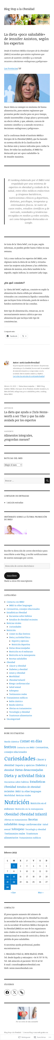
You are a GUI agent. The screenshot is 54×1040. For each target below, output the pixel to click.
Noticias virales (14, 623)
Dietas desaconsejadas (26, 386)
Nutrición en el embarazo (21, 651)
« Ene (13, 892)
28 (7, 887)
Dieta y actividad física (19, 637)
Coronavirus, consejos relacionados (23, 609)
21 (7, 881)
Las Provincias (11, 68)
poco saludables (29, 391)
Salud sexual (15, 687)
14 (7, 876)
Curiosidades (15, 626)
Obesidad (11, 662)
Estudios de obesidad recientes (23, 619)
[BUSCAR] (47, 480)
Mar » (40, 892)
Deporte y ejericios (20, 641)
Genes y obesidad (17, 672)
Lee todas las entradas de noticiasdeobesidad (28, 376)
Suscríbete (12, 575)
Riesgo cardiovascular (19, 683)
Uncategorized (13, 719)
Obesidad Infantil (17, 680)
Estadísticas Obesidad (17, 612)
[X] (14, 992)
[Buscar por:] (24, 480)
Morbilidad (14, 676)
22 (14, 881)
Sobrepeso (14, 690)
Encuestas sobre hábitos (20, 616)
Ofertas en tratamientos (20, 708)
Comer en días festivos (19, 633)
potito (37, 391)
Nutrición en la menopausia (22, 655)
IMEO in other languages (20, 605)
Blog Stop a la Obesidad (19, 9)
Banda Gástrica (16, 704)
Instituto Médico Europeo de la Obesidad (18, 389)
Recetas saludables (18, 658)
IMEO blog (41, 386)
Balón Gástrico (16, 701)
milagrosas (18, 391)
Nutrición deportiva (21, 644)
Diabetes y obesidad (18, 669)
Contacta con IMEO (15, 601)
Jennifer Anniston (40, 389)
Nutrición (11, 630)
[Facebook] (7, 992)
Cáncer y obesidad (17, 665)
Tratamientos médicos (17, 697)
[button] (27, 1015)
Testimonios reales (18, 694)
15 (14, 876)
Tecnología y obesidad (19, 712)
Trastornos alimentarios (20, 715)
